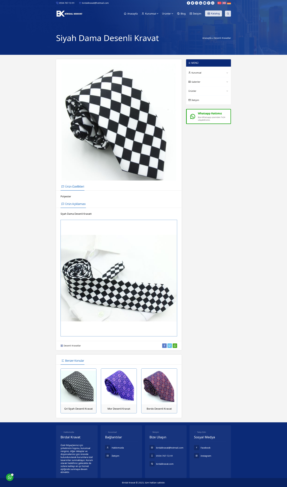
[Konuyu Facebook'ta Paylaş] (164, 345)
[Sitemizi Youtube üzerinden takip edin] (204, 3)
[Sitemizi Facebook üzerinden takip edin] (188, 3)
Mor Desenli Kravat (118, 408)
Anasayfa (207, 38)
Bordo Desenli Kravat (159, 408)
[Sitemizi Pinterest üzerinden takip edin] (208, 3)
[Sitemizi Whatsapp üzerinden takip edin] (212, 3)
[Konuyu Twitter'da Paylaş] (169, 345)
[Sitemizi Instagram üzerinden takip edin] (196, 3)
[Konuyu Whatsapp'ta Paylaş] (175, 345)
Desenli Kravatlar (222, 38)
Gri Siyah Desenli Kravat (78, 408)
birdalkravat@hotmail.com (95, 2)
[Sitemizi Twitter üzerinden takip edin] (192, 3)
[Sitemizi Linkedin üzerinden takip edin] (200, 3)
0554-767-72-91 (67, 2)
